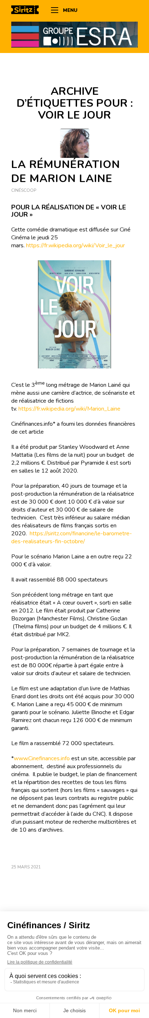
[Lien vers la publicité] (74, 34)
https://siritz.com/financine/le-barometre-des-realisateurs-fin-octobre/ (71, 537)
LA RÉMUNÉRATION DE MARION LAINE (65, 171)
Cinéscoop (23, 190)
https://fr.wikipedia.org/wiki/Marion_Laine (69, 409)
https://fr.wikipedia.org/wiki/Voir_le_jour (75, 245)
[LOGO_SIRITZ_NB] (27, 10)
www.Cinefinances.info (42, 758)
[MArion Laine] (74, 143)
